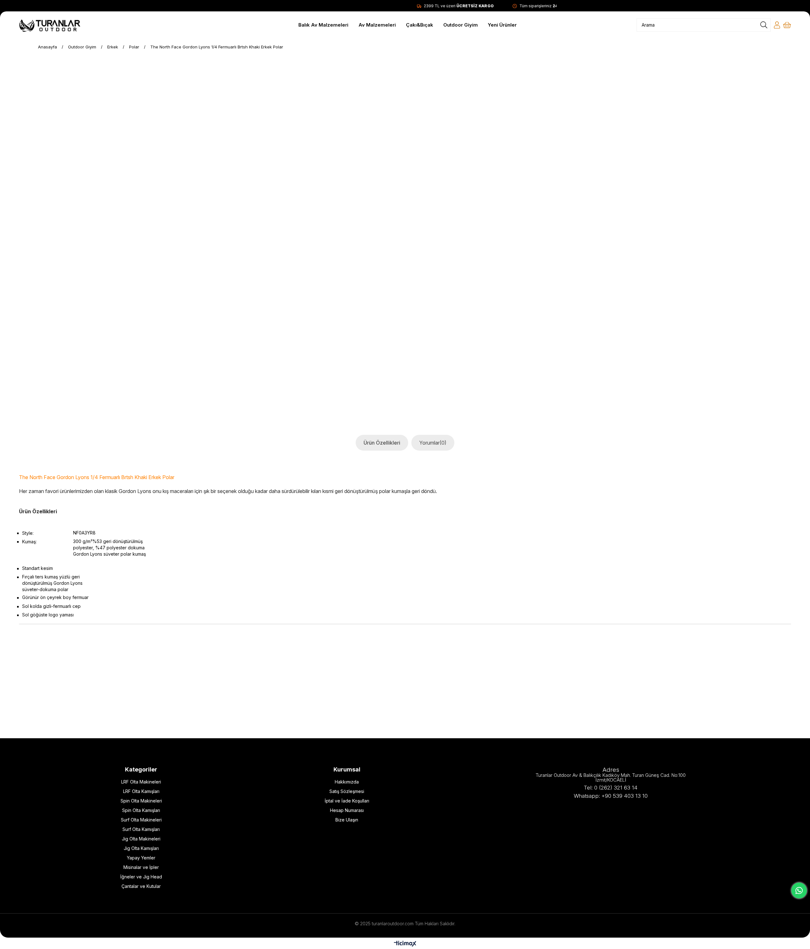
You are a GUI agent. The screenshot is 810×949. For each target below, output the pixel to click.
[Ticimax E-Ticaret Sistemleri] (405, 944)
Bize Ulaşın (346, 819)
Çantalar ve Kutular (141, 886)
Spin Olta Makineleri (141, 800)
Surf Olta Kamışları (141, 829)
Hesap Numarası (347, 810)
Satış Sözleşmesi (346, 791)
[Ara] (763, 25)
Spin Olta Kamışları (141, 810)
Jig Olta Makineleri (141, 838)
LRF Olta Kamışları (141, 791)
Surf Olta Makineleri (141, 819)
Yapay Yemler (141, 857)
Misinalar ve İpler (141, 867)
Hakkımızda (347, 781)
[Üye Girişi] (777, 25)
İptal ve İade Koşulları (347, 800)
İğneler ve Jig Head (141, 876)
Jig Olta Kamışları (141, 848)
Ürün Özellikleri (382, 443)
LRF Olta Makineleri (141, 781)
